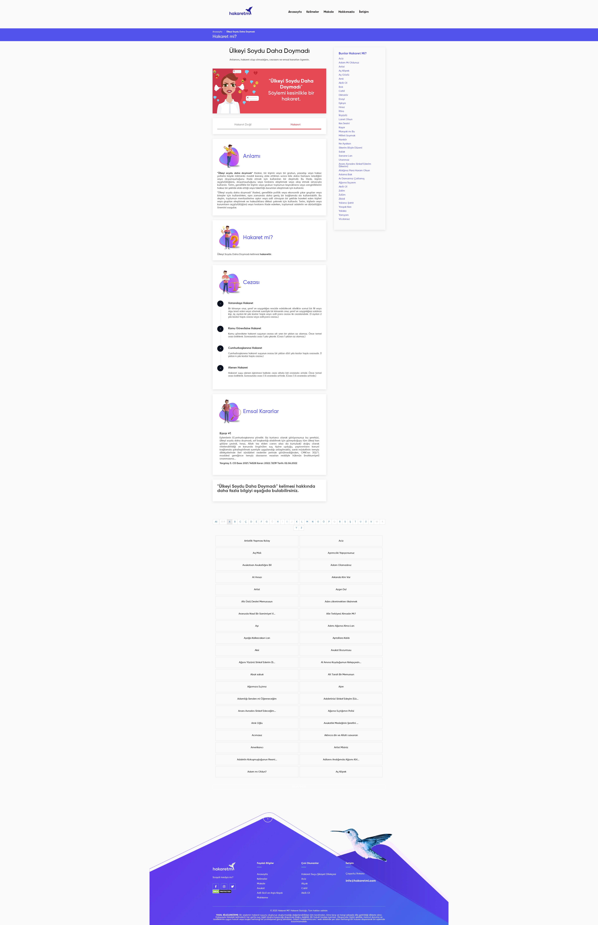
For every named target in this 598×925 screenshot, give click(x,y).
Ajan (341, 687)
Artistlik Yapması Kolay (257, 541)
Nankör (343, 140)
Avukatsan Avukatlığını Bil (257, 565)
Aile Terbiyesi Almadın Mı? (341, 614)
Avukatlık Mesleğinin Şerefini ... (341, 723)
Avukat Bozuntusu (341, 650)
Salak (342, 152)
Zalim (342, 191)
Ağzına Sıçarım (347, 183)
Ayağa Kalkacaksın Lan (257, 638)
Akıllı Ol (343, 83)
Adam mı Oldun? (257, 772)
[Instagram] (224, 886)
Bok (341, 87)
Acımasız (257, 735)
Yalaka (342, 211)
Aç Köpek (344, 71)
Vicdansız (344, 219)
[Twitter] (232, 886)
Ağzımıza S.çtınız (257, 687)
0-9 (223, 522)
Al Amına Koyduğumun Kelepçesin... (341, 662)
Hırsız (342, 107)
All (216, 522)
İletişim (364, 12)
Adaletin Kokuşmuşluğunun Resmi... (257, 759)
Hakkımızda (346, 12)
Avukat (261, 888)
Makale (329, 12)
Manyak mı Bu (347, 131)
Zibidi (342, 199)
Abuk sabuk (257, 674)
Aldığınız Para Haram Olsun (354, 170)
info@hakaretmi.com (361, 880)
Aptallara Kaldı (341, 638)
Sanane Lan (345, 156)
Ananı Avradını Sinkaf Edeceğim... (257, 711)
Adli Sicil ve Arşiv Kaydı (270, 893)
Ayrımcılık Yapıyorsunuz (341, 553)
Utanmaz (344, 160)
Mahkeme (262, 897)
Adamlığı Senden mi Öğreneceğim (257, 699)
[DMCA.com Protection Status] (222, 893)
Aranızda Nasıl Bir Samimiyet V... (257, 614)
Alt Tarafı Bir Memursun (341, 674)
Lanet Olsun (345, 119)
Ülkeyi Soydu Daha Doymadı (269, 51)
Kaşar (342, 127)
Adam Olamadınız (341, 565)
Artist (342, 67)
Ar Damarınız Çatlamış (351, 178)
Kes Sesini (344, 123)
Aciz (341, 58)
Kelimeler (312, 12)
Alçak (304, 883)
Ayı (257, 626)
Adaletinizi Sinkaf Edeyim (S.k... (341, 699)
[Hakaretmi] (224, 866)
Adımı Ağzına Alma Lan (341, 626)
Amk (341, 79)
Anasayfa (295, 12)
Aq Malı (257, 553)
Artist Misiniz (341, 747)
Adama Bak (345, 174)
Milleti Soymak (347, 135)
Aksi (257, 650)
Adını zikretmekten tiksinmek (341, 601)
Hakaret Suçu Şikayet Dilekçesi (318, 874)
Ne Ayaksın (345, 144)
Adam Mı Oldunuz (349, 63)
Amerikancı (257, 747)
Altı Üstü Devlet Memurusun (257, 601)
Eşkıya (342, 103)
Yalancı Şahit (346, 203)
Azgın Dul (341, 589)
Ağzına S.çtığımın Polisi (341, 711)
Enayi (342, 99)
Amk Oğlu (257, 723)
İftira (341, 111)
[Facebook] (216, 886)
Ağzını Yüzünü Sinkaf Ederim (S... (257, 662)
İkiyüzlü (343, 115)
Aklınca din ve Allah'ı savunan (341, 735)
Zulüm (342, 195)
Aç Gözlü (344, 75)
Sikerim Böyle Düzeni (350, 148)
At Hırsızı (257, 577)
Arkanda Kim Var (341, 577)
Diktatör (343, 95)
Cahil (342, 91)
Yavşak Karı (345, 207)
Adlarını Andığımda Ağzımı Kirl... (341, 759)
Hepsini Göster (299, 787)
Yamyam (344, 215)
